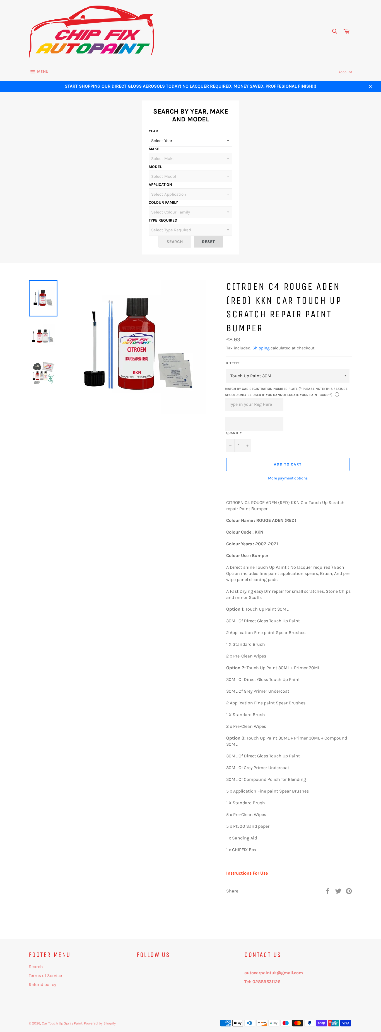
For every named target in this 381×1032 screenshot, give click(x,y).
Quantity (234, 433)
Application (160, 184)
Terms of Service (45, 975)
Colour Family (163, 202)
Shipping (260, 348)
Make (154, 149)
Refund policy (42, 984)
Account (345, 72)
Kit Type (233, 363)
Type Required (163, 220)
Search (36, 966)
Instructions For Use (247, 873)
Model (155, 166)
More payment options (288, 478)
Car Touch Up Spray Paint (62, 1023)
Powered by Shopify (100, 1023)
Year (153, 131)
